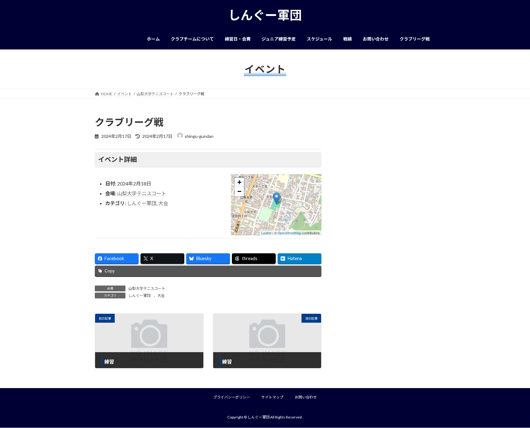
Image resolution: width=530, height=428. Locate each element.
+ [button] (239, 182)
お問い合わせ (306, 397)
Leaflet (266, 232)
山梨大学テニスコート (141, 193)
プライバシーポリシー (231, 397)
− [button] (239, 191)
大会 (163, 203)
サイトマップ (272, 397)
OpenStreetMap (289, 232)
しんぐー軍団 (141, 203)
